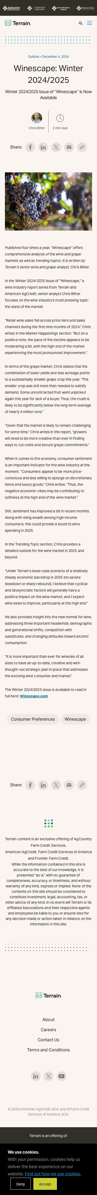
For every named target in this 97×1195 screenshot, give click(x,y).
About (48, 1019)
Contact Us (48, 1040)
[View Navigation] (89, 23)
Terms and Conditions (48, 1050)
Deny (20, 1184)
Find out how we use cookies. (53, 1174)
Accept (45, 1184)
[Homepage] (18, 23)
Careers (48, 1029)
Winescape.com (34, 696)
